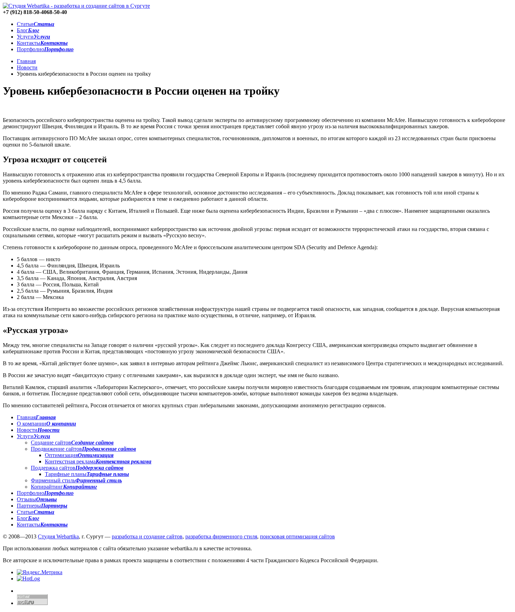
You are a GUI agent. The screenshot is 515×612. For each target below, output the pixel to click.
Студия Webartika (58, 536)
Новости (27, 67)
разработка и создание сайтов (147, 536)
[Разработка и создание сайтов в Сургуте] (76, 6)
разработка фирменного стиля (221, 536)
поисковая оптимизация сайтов (297, 536)
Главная (26, 61)
